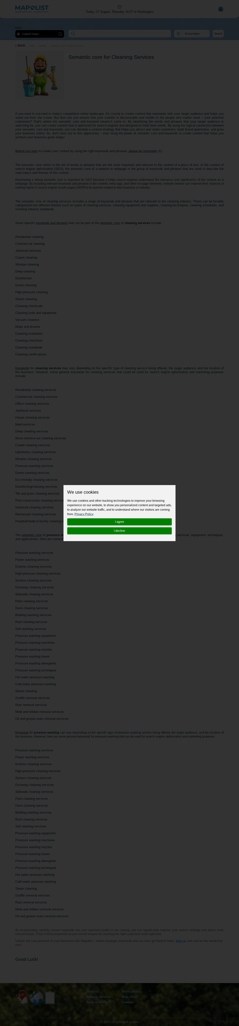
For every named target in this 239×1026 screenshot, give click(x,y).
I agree (119, 521)
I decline (119, 530)
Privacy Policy (84, 514)
